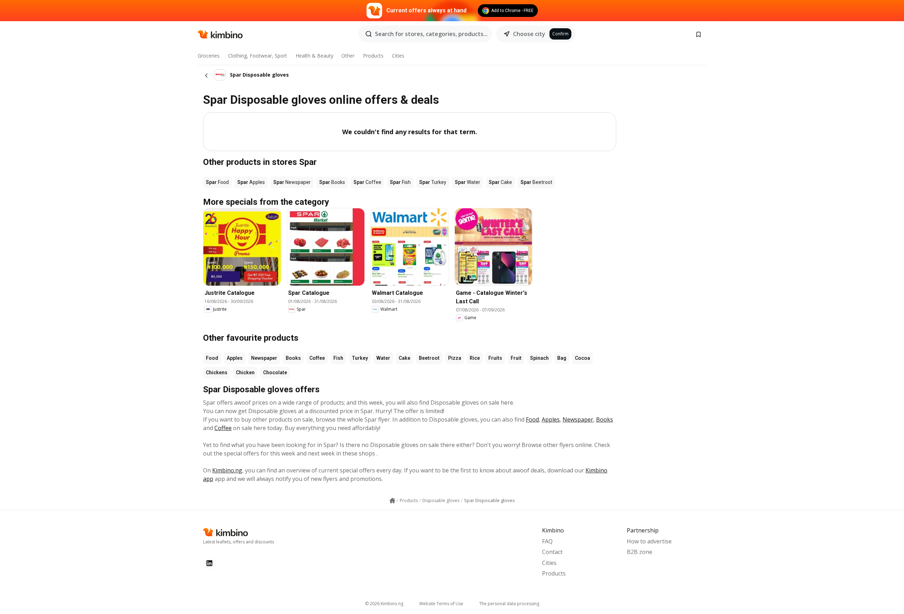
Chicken (245, 372)
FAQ (547, 541)
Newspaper (264, 358)
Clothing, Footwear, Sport (257, 55)
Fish (338, 358)
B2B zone (639, 552)
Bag (561, 358)
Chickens (216, 372)
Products (373, 55)
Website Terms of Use (441, 604)
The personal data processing (509, 604)
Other (348, 55)
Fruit (516, 358)
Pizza (454, 358)
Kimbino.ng (227, 470)
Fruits (495, 358)
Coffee (317, 358)
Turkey (360, 358)
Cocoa (582, 358)
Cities (398, 55)
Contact (552, 552)
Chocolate (275, 372)
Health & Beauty (314, 55)
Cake (404, 358)
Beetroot (429, 358)
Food (212, 358)
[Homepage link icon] (392, 500)
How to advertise (649, 541)
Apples (235, 358)
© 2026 (384, 604)
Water (383, 358)
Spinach (539, 358)
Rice (475, 358)
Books (293, 358)
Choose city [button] (529, 34)
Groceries (209, 55)
